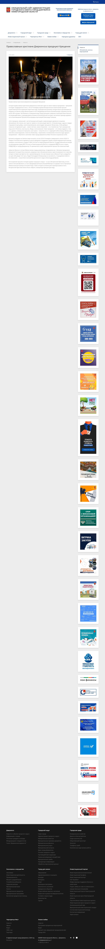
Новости (25, 42)
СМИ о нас (9, 930)
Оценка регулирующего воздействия (49, 857)
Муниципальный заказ (13, 886)
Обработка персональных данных (48, 864)
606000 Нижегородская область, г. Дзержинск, (88, 9)
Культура (41, 877)
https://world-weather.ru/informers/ (64, 10)
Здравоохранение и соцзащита (47, 875)
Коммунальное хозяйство (77, 834)
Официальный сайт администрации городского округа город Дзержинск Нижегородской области (30, 10)
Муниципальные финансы (46, 843)
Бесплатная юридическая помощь (16, 896)
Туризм (40, 900)
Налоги (8, 889)
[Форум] (77, 938)
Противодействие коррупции (47, 855)
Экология (73, 843)
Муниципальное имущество (14, 891)
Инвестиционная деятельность (15, 875)
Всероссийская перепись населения (49, 891)
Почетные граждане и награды (15, 838)
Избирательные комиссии (46, 838)
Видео (8, 928)
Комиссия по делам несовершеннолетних (50, 893)
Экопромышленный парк (77, 905)
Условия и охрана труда (45, 896)
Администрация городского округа (48, 836)
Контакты (9, 940)
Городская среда (42, 33)
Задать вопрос (74, 914)
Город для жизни (81, 33)
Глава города (42, 834)
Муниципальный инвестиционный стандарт (83, 907)
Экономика (9, 873)
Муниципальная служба (45, 859)
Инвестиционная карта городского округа (82, 903)
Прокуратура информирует (46, 862)
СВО (79, 37)
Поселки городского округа (46, 852)
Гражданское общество (45, 889)
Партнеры (9, 932)
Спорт (40, 882)
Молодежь (41, 880)
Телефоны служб (75, 845)
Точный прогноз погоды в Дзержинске (64, 8)
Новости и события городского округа (17, 834)
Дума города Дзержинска (45, 850)
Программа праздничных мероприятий (50, 925)
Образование (42, 873)
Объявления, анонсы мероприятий (86, 50)
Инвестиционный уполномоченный (81, 873)
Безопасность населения (45, 886)
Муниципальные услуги (45, 845)
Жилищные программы (45, 884)
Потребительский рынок (13, 882)
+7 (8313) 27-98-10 (43, 942)
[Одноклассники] (74, 938)
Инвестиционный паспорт (78, 877)
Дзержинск (11, 33)
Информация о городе (13, 836)
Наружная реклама (12, 884)
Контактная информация (77, 912)
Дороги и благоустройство (78, 836)
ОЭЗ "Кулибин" (74, 880)
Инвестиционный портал (16, 37)
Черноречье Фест (36, 37)
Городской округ (26, 33)
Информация (16, 42)
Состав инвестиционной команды (80, 910)
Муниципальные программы (15, 893)
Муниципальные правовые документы (49, 841)
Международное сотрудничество (16, 841)
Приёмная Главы (88, 15)
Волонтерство (42, 898)
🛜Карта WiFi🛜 (64, 15)
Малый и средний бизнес (14, 880)
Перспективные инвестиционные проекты (82, 900)
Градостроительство (76, 838)
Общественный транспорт (78, 841)
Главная (8, 42)
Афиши (8, 925)
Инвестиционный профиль (78, 875)
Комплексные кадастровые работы (80, 848)
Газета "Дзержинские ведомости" (16, 843)
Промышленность (11, 877)
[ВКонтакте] (71, 938)
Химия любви (51, 37)
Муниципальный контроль (46, 848)
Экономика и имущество (62, 33)
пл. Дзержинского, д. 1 (88, 11)
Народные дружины (68, 37)
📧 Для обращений (88, 22)
